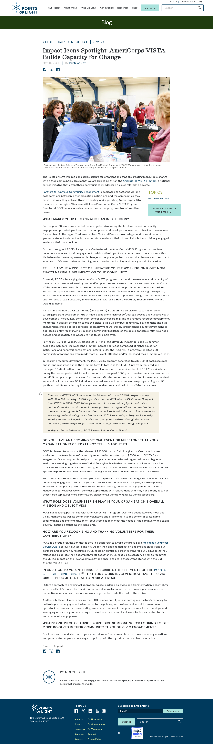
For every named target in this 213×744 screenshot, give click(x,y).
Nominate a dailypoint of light (164, 210)
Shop (135, 7)
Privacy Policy (94, 739)
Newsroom (79, 734)
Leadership (79, 729)
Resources (122, 7)
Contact (92, 734)
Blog (200, 1)
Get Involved (107, 7)
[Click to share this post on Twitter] (51, 69)
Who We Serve (89, 7)
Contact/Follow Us (188, 1)
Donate (150, 8)
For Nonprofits (95, 719)
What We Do (71, 7)
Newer (97, 42)
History (78, 724)
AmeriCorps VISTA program (139, 181)
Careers (78, 739)
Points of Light (78, 63)
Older (49, 42)
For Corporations (96, 724)
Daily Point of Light (73, 42)
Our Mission (54, 7)
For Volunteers (95, 729)
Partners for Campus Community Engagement (71, 192)
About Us (173, 1)
